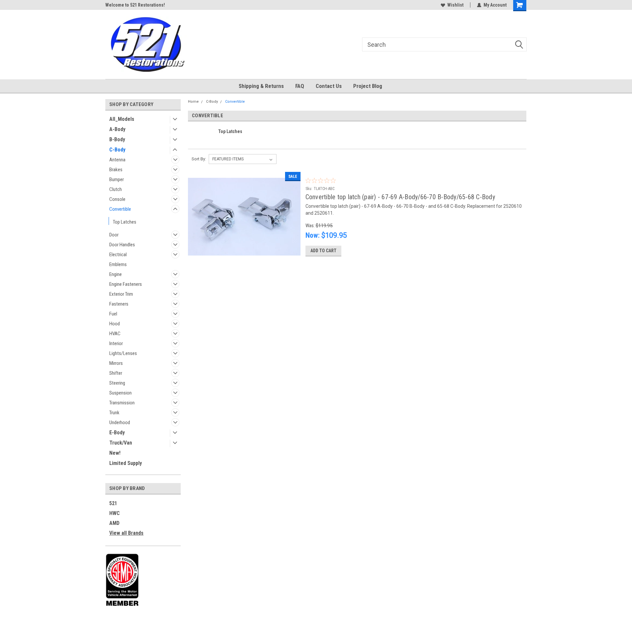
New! (114, 453)
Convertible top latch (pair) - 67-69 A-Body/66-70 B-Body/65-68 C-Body (400, 197)
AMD (114, 523)
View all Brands (126, 533)
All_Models (121, 119)
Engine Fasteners (125, 284)
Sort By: (199, 158)
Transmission (122, 403)
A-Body (117, 129)
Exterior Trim (121, 294)
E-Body (117, 432)
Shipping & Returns (261, 86)
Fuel (113, 314)
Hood (114, 324)
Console (117, 199)
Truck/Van (120, 443)
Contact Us (329, 86)
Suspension (120, 393)
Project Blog (367, 86)
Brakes (115, 170)
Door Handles (122, 245)
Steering (117, 383)
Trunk (114, 413)
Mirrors (116, 363)
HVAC (114, 334)
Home (193, 101)
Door (113, 235)
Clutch (115, 189)
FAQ (299, 86)
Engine (115, 274)
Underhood (119, 422)
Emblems (118, 264)
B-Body (117, 139)
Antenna (117, 160)
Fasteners (118, 304)
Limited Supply (125, 463)
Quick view (244, 256)
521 (113, 503)
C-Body (117, 150)
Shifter (115, 373)
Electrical (118, 255)
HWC (114, 513)
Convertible (120, 209)
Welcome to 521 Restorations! (135, 5)
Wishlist (455, 5)
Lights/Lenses (123, 353)
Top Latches (124, 222)
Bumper (116, 179)
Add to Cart (323, 250)
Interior (116, 343)
